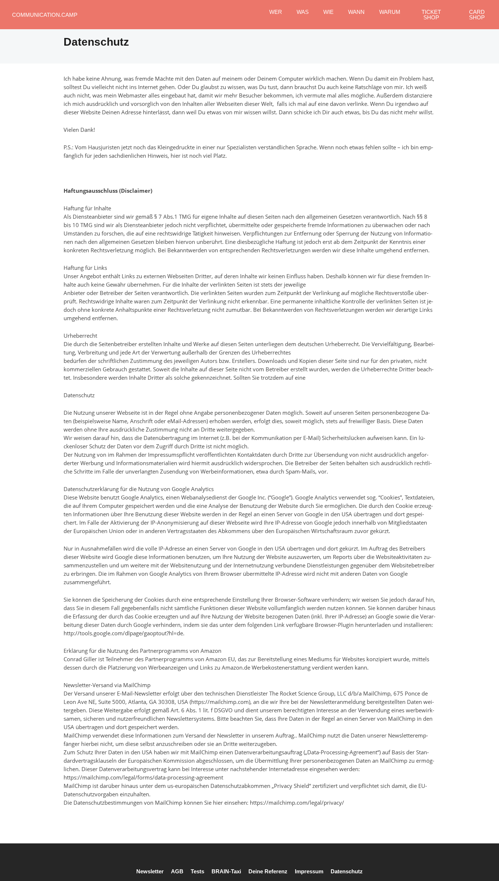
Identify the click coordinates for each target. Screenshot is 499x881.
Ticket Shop (431, 14)
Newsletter (150, 871)
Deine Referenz (267, 871)
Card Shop (477, 14)
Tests (197, 871)
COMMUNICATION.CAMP (44, 15)
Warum (389, 12)
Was (303, 12)
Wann (356, 12)
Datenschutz (347, 871)
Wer (275, 12)
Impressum (309, 871)
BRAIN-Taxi (226, 871)
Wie (328, 12)
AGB (177, 871)
